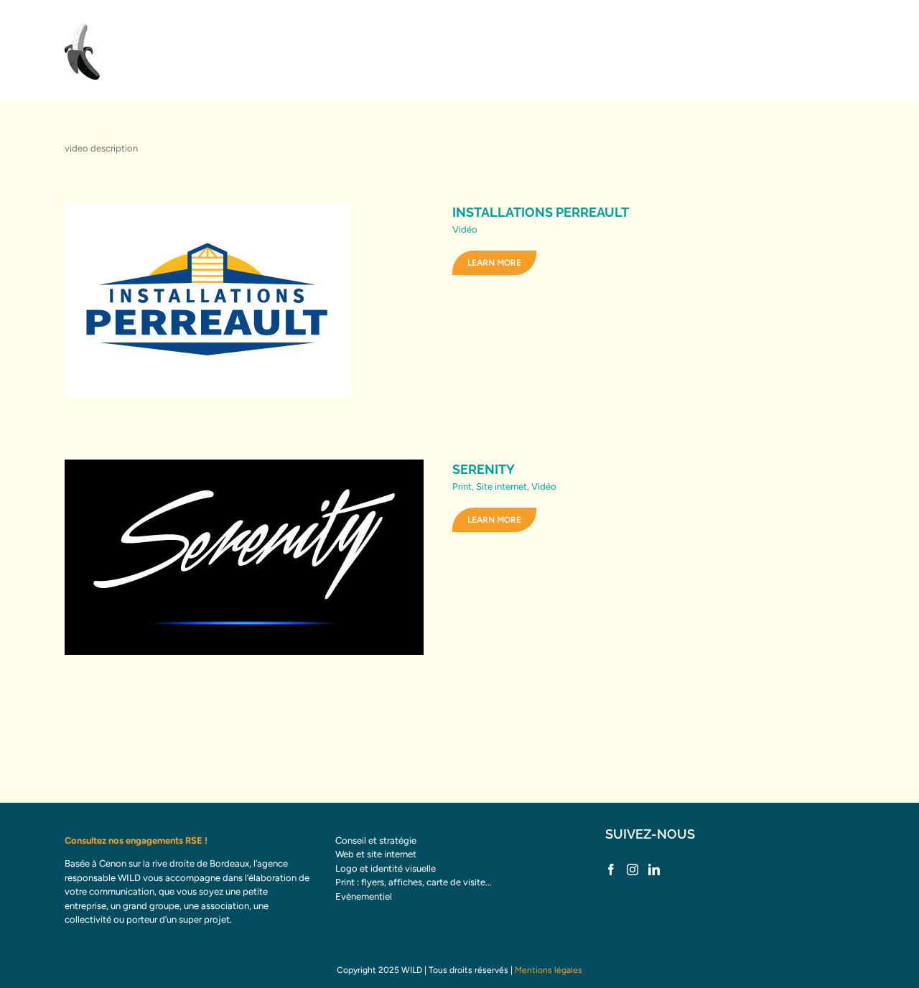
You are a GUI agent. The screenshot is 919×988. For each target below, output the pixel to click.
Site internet (501, 486)
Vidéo (464, 229)
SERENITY (483, 469)
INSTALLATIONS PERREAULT (540, 212)
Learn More (494, 263)
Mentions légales (548, 970)
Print (462, 486)
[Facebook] (611, 869)
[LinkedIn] (654, 869)
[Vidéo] (245, 300)
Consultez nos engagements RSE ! (136, 840)
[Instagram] (632, 869)
